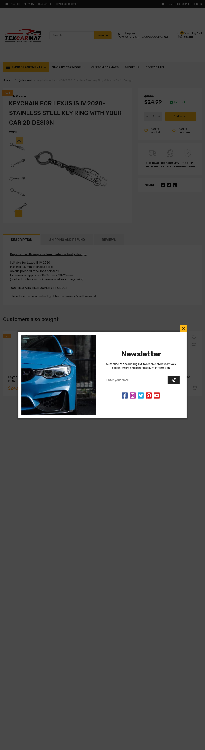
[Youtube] (156, 395)
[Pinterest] (148, 395)
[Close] (183, 328)
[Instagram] (140, 395)
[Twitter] (132, 395)
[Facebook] (124, 395)
